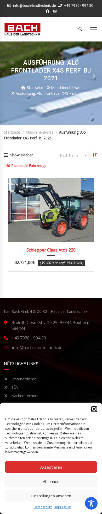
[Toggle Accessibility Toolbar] (91, 503)
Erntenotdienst (23, 378)
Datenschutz (42, 507)
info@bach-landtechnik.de (34, 5)
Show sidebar (21, 154)
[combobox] (73, 155)
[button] (94, 409)
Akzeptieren (51, 467)
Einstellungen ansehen (51, 495)
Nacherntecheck (24, 395)
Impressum (62, 507)
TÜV (14, 387)
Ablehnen (51, 481)
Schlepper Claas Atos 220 (51, 250)
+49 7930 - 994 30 (78, 5)
